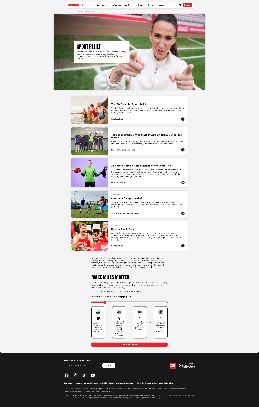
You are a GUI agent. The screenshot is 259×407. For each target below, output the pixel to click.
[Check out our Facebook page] (66, 375)
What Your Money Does (123, 5)
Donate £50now (129, 344)
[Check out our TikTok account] (84, 375)
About (161, 5)
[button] (181, 5)
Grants (150, 5)
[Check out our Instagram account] (75, 375)
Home (69, 11)
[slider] (105, 302)
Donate (188, 5)
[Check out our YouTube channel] (93, 375)
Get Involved (102, 5)
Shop (141, 5)
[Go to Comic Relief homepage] (75, 5)
